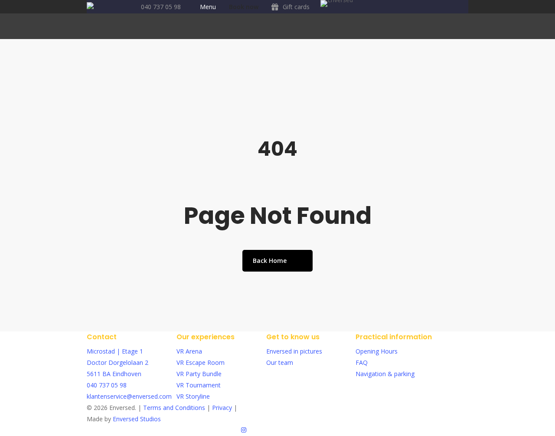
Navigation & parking (385, 374)
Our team (279, 362)
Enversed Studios (137, 419)
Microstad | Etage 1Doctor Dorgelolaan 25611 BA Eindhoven (117, 362)
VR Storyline (193, 396)
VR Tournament (198, 385)
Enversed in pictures (294, 351)
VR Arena (189, 351)
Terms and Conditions (175, 407)
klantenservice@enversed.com (129, 396)
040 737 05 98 (107, 385)
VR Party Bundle (199, 374)
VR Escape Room (200, 362)
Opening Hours (377, 351)
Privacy (223, 407)
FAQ (362, 362)
